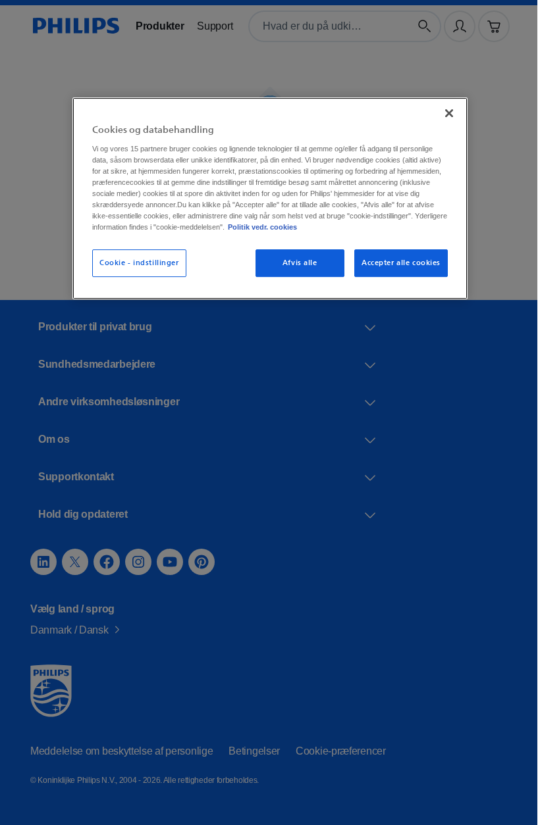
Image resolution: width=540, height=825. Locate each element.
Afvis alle (295, 272)
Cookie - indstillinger (135, 272)
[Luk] (444, 111)
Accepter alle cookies (396, 272)
